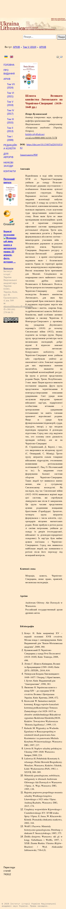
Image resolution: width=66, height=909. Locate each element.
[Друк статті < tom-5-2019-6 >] (58, 57)
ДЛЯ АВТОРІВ (8, 156)
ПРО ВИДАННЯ (9, 72)
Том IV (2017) (10, 112)
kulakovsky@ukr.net (35, 134)
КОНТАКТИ (10, 171)
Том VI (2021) (10, 95)
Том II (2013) (10, 130)
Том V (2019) (29, 47)
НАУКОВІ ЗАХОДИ (8, 164)
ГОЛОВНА (9, 65)
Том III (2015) (10, 121)
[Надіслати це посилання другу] (61, 57)
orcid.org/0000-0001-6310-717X (41, 137)
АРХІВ (16, 47)
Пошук (61, 37)
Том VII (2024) (11, 86)
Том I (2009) (10, 138)
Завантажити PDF (29, 154)
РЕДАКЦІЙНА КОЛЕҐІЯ (10, 147)
